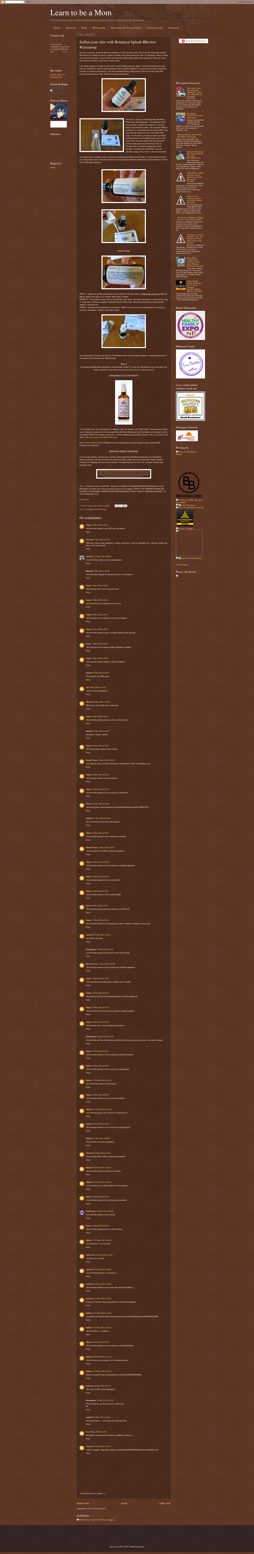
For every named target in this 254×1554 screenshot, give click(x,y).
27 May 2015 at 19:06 (102, 1269)
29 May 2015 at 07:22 (102, 1386)
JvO (87, 687)
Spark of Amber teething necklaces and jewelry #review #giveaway (194, 199)
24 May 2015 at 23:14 (103, 1109)
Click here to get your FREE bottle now (100, 437)
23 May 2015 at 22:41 (103, 1080)
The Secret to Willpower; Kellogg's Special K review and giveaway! (190, 218)
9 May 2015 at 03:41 (100, 716)
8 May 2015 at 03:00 (100, 658)
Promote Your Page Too (57, 93)
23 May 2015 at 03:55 (100, 1066)
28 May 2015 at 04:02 (100, 1342)
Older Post (165, 1503)
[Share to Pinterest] (126, 506)
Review (103, 509)
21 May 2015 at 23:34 (105, 1037)
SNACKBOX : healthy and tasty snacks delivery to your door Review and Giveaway (195, 177)
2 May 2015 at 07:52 (102, 540)
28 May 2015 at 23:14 (103, 1357)
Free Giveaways (182, 565)
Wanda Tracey (91, 760)
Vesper (88, 525)
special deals (128, 370)
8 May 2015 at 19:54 (102, 702)
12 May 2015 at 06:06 (100, 804)
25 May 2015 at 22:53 (103, 1182)
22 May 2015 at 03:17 (100, 1051)
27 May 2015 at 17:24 (104, 1255)
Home (56, 27)
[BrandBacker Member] (189, 498)
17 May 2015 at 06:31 (102, 935)
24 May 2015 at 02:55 (100, 1095)
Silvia (88, 906)
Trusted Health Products (93, 443)
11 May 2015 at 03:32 (100, 775)
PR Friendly (98, 27)
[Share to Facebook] (123, 506)
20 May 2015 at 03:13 (100, 1008)
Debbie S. (90, 1080)
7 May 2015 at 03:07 (100, 644)
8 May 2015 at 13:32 (98, 687)
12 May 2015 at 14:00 (102, 818)
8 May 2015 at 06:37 (101, 673)
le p (87, 1432)
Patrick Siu (90, 1255)
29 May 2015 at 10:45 (105, 1400)
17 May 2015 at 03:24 (100, 920)
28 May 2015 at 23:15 (103, 1371)
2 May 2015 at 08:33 (103, 557)
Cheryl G (89, 1153)
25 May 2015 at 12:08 (102, 1153)
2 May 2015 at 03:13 (100, 525)
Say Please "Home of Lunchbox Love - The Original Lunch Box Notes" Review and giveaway (195, 239)
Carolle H (89, 935)
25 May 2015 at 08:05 (101, 1138)
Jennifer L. (90, 557)
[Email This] (116, 506)
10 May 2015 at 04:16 (100, 746)
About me (70, 27)
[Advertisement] (81, 1533)
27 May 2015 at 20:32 (102, 1284)
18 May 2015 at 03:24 (100, 978)
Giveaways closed (93, 509)
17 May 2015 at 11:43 (105, 949)
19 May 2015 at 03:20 (100, 993)
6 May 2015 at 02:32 (100, 629)
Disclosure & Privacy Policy (126, 27)
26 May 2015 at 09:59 (105, 1211)
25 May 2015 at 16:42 (102, 1168)
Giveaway (174, 27)
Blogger (141, 1547)
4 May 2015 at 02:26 (100, 600)
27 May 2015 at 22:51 (103, 1313)
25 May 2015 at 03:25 (100, 1124)
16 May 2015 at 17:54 (99, 906)
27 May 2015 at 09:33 (103, 1240)
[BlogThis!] (118, 506)
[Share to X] (121, 506)
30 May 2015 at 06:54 (102, 1417)
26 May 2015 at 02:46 (100, 1197)
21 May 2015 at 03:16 (100, 1022)
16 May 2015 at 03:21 (100, 891)
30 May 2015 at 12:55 (98, 1432)
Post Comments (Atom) (96, 1509)
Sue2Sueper (91, 1211)
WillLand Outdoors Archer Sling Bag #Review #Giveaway (189, 136)
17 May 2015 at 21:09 (106, 964)
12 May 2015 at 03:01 (100, 789)
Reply (88, 532)
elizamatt (89, 540)
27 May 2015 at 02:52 (100, 1226)
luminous (90, 1284)
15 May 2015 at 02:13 (100, 877)
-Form (86, 500)
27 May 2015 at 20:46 (102, 1299)
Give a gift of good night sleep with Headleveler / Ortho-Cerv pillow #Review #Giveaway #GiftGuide (194, 93)
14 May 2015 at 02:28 (100, 862)
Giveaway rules (155, 27)
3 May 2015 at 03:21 (100, 586)
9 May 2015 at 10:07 (101, 731)
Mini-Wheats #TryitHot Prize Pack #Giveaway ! (195, 116)
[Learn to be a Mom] (51, 91)
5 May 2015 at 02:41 (100, 615)
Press (84, 27)
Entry (82, 500)
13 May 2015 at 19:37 (106, 848)
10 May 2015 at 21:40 (106, 760)
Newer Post (83, 1503)
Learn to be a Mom (81, 12)
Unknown (90, 1269)
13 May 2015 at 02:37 (100, 833)
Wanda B (89, 702)
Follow (52, 168)
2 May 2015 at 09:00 (101, 571)
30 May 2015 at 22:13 (102, 1446)
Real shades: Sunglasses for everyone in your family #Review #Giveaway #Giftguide (195, 262)
